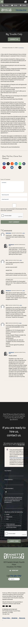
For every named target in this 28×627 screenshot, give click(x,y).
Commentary (21, 47)
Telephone (9, 517)
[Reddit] (12, 164)
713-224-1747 (21, 10)
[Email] (20, 167)
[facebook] (7, 606)
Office (24, 5)
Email (15, 5)
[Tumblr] (24, 164)
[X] (8, 164)
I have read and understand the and (13, 525)
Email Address (8, 479)
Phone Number (9, 488)
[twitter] (10, 606)
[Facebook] (4, 164)
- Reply (23, 233)
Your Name (7, 470)
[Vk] (12, 167)
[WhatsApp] (20, 164)
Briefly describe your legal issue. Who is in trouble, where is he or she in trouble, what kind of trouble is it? (13, 500)
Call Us (6, 5)
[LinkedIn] (16, 164)
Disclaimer (18, 525)
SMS (7, 519)
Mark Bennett (11, 244)
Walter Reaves (8, 233)
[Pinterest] (4, 167)
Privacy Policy (12, 527)
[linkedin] (3, 606)
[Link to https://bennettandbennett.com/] (25, 2)
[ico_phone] (6, 9)
